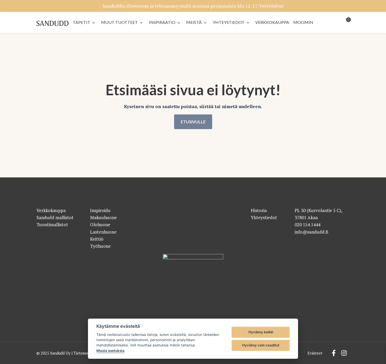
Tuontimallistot (52, 224)
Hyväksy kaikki (260, 332)
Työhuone (100, 246)
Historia (259, 210)
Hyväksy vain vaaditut (260, 345)
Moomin (303, 22)
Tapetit (81, 22)
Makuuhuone (103, 217)
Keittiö (96, 239)
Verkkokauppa (272, 22)
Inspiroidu (100, 210)
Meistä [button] (194, 22)
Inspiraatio (162, 22)
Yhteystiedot (228, 22)
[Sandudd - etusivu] (52, 23)
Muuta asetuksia (110, 351)
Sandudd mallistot (55, 217)
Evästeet (314, 353)
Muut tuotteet (119, 22)
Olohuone (100, 224)
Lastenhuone (103, 232)
